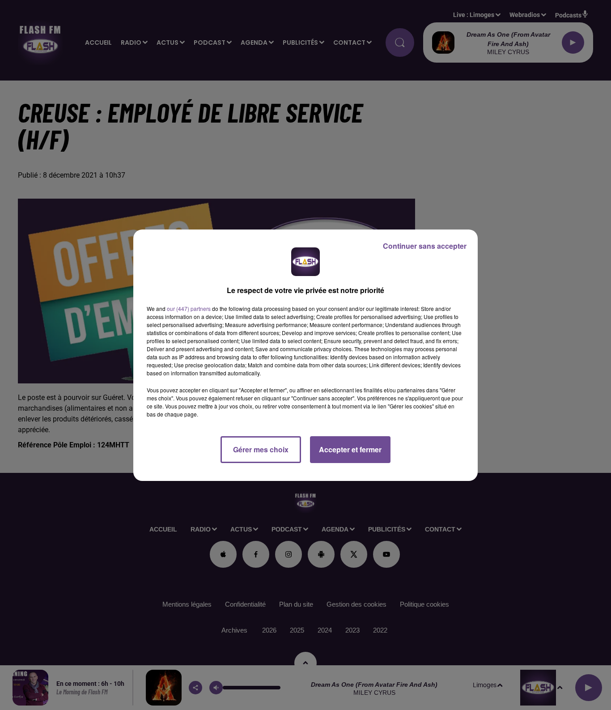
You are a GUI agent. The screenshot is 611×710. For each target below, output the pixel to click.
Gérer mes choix (261, 449)
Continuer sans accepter (425, 246)
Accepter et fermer (350, 449)
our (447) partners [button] (189, 308)
